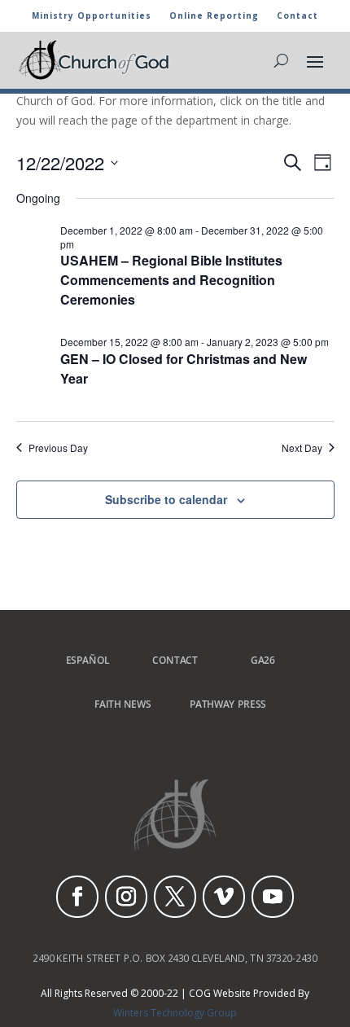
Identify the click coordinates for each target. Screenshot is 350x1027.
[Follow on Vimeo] (224, 897)
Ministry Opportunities (91, 16)
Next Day (302, 447)
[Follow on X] (175, 897)
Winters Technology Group (175, 1013)
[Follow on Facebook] (77, 897)
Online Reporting (214, 16)
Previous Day (58, 447)
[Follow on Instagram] (126, 897)
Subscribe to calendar (166, 499)
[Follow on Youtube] (273, 897)
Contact (297, 16)
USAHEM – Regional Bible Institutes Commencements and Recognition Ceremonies (171, 280)
